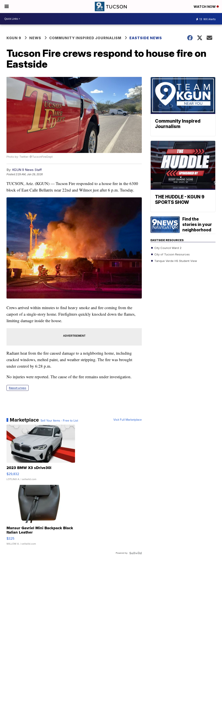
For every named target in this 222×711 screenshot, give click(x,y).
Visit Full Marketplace (127, 419)
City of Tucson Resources (171, 254)
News (35, 38)
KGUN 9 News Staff (27, 170)
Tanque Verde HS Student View (175, 261)
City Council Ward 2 (167, 248)
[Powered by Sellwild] (135, 553)
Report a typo (17, 388)
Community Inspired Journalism (85, 38)
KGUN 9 (14, 38)
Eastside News (145, 38)
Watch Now (205, 7)
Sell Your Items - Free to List (59, 420)
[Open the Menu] (6, 6)
